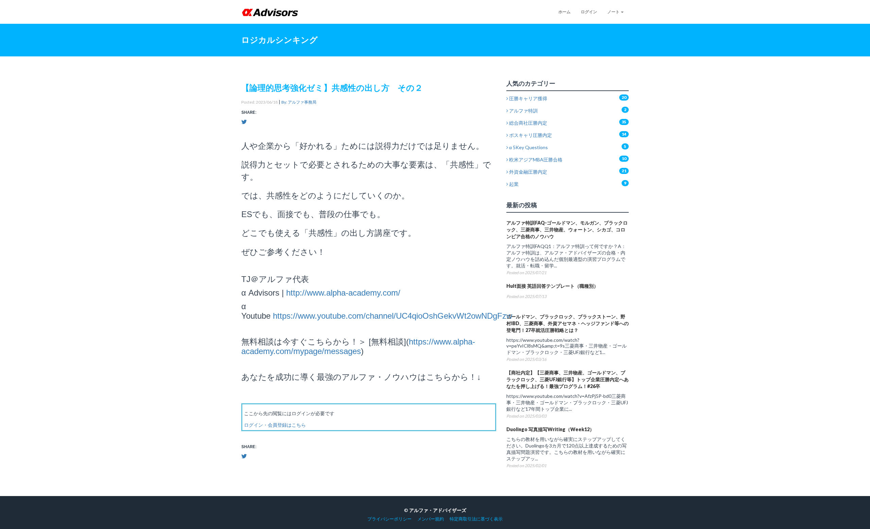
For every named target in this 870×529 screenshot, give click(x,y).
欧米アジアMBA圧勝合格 (535, 159)
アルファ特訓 (523, 110)
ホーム (564, 11)
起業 (513, 184)
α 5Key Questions (528, 147)
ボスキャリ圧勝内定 (530, 135)
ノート (613, 11)
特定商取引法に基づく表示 (476, 519)
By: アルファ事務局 (298, 102)
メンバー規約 (430, 519)
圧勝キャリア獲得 (527, 98)
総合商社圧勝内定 (527, 123)
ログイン (589, 11)
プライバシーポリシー (389, 519)
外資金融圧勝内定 (527, 172)
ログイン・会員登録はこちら (275, 425)
